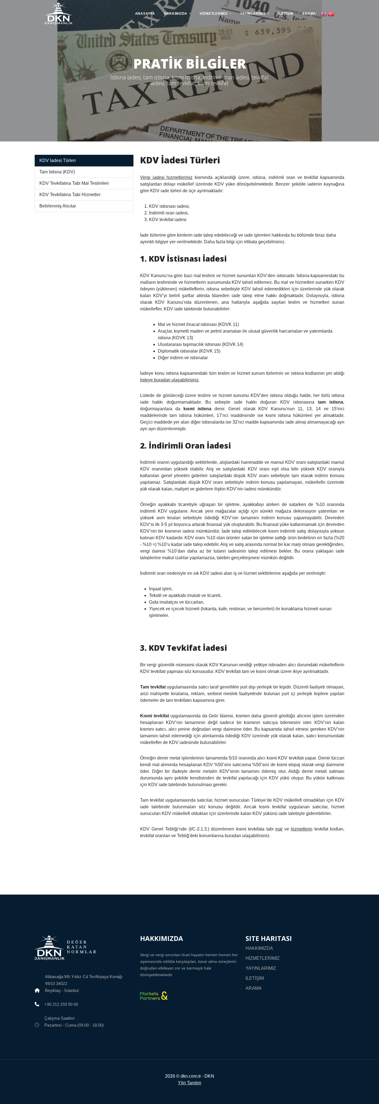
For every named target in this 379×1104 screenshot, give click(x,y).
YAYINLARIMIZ (261, 968)
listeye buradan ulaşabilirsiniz (169, 380)
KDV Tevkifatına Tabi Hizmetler (69, 194)
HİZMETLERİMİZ (263, 958)
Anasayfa (145, 14)
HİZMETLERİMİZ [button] (214, 14)
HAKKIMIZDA (259, 948)
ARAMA (309, 14)
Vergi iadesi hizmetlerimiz (166, 177)
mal (278, 829)
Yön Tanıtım (189, 1082)
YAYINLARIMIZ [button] (253, 14)
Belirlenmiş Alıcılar (57, 206)
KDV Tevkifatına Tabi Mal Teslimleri (74, 183)
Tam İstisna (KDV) (57, 171)
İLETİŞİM (285, 14)
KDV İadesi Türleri (57, 160)
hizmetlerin (301, 829)
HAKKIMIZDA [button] (176, 14)
